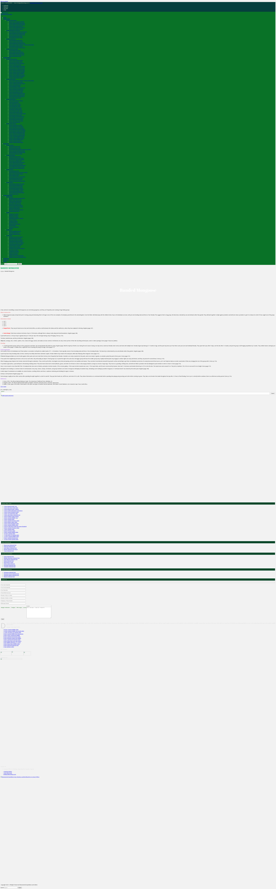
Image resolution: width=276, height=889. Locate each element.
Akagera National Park (9, 576)
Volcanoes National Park (10, 572)
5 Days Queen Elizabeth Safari (11, 523)
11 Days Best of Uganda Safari (11, 535)
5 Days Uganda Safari (9, 519)
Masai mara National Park (10, 545)
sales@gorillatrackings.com (36, 3)
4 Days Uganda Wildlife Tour (11, 518)
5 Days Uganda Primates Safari (11, 520)
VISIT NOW (3, 386)
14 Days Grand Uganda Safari (11, 539)
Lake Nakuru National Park (10, 548)
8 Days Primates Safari (9, 530)
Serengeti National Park (9, 565)
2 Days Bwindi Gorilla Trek (10, 506)
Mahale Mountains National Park (12, 558)
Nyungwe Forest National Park (11, 573)
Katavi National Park (9, 556)
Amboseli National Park (9, 546)
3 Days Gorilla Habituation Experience (13, 510)
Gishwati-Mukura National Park (11, 575)
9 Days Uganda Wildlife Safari (11, 532)
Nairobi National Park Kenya (11, 549)
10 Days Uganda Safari (9, 533)
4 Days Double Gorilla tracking (11, 516)
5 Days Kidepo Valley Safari (10, 522)
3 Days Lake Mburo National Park (12, 515)
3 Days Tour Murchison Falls (11, 513)
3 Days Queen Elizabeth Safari (11, 512)
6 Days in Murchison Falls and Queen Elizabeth (15, 526)
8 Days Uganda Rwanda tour (11, 538)
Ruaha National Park (9, 561)
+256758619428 (7, 773)
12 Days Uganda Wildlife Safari (11, 536)
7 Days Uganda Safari (9, 529)
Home (2, 271)
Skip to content (4, 1)
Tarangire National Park (9, 566)
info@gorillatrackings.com (9, 774)
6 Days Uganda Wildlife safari (11, 525)
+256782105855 (7, 771)
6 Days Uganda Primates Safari (11, 528)
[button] (5, 261)
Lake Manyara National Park (10, 559)
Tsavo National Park (9, 551)
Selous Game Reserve (9, 563)
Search (2, 391)
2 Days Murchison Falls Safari (11, 508)
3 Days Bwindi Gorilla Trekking (11, 509)
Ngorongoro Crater (8, 562)
